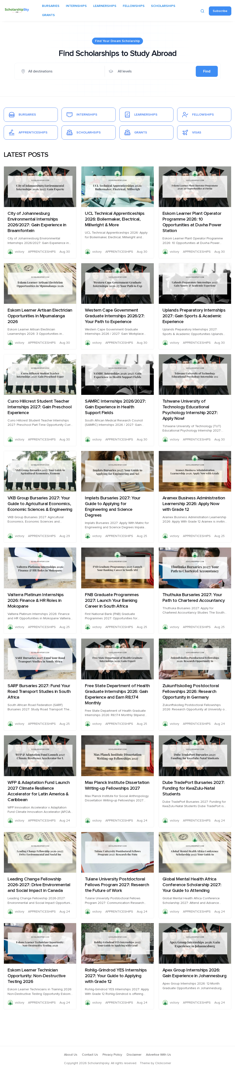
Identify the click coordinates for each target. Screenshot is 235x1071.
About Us (70, 1054)
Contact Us (90, 1054)
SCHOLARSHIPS (163, 6)
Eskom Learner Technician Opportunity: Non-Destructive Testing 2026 (36, 976)
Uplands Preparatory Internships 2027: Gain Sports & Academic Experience (194, 316)
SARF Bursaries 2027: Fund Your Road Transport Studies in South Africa (39, 692)
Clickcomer (163, 1063)
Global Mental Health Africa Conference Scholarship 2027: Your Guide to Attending (191, 885)
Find (206, 71)
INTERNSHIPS (76, 6)
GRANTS (48, 15)
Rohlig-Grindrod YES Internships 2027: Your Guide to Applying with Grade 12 (116, 976)
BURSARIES (50, 6)
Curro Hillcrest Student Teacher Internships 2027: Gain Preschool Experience (40, 407)
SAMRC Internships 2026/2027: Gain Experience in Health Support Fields (115, 407)
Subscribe (220, 11)
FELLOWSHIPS (134, 6)
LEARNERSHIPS (104, 6)
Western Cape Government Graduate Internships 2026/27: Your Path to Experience (115, 316)
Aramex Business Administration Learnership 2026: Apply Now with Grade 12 (193, 504)
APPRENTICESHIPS (42, 251)
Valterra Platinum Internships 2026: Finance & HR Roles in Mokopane (36, 600)
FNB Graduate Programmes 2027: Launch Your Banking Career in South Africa (112, 600)
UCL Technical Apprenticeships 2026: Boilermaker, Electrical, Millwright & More (115, 219)
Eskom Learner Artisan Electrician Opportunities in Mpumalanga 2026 (40, 316)
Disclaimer (134, 1054)
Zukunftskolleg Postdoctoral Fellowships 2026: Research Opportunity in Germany (190, 692)
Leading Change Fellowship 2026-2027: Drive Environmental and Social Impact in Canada (39, 885)
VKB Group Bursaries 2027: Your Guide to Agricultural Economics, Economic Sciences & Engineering (40, 504)
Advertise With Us (158, 1054)
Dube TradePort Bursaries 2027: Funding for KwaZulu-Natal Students (193, 788)
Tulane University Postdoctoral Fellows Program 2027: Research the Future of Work (117, 885)
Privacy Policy (112, 1054)
